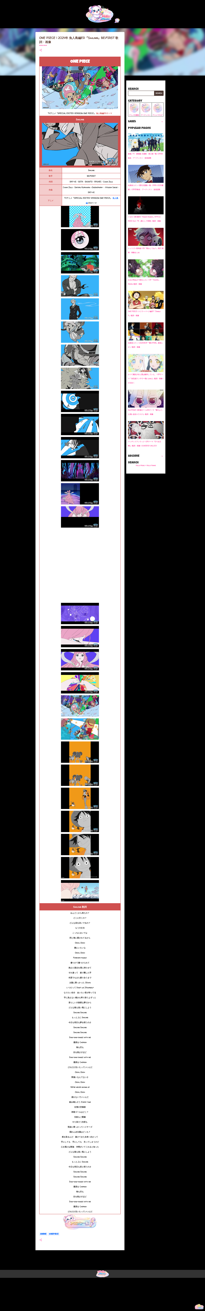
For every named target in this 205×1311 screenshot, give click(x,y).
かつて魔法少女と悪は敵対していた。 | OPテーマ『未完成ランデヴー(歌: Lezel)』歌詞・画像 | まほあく (145, 378)
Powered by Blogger (104, 1255)
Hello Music (17, 1307)
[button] (40, 50)
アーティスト (146, 115)
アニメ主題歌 (134, 115)
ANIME (43, 1234)
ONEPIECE (53, 1234)
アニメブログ (158, 115)
